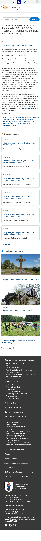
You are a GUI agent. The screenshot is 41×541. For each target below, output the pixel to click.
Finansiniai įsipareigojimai (15, 436)
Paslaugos (8, 454)
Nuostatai (9, 420)
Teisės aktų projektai (13, 387)
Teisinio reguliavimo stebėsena (16, 394)
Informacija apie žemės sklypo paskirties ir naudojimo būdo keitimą (19, 162)
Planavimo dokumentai (13, 422)
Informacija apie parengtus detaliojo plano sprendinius (19, 144)
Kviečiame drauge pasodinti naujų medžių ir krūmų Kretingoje (18, 342)
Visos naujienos (7, 348)
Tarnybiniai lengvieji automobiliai (17, 438)
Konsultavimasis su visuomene (17, 476)
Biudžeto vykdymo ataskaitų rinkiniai (18, 431)
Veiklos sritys (10, 403)
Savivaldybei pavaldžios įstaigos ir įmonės (20, 374)
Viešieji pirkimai (11, 429)
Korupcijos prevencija (13, 412)
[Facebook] (10, 525)
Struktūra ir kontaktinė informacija (19, 360)
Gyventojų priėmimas (13, 372)
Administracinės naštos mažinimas (17, 442)
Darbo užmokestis (12, 424)
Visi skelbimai (6, 244)
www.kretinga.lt (18, 100)
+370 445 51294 (13, 497)
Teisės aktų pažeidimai (13, 391)
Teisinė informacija (12, 381)
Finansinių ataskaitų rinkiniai (15, 433)
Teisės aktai (10, 385)
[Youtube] (6, 525)
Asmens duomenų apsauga (16, 463)
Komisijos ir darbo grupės (14, 377)
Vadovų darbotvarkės (13, 368)
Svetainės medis (29, 2)
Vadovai (8, 365)
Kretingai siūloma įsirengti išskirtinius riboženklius (20, 280)
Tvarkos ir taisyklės (12, 398)
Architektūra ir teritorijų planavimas (18, 45)
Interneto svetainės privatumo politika (18, 445)
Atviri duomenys (11, 458)
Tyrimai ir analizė (11, 389)
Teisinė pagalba (11, 396)
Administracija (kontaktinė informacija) (19, 370)
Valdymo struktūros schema (15, 363)
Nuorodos (8, 467)
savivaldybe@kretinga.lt (32, 108)
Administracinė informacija (15, 416)
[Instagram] (14, 525)
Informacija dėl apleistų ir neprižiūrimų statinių (18, 310)
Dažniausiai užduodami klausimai (18, 472)
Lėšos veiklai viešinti (13, 440)
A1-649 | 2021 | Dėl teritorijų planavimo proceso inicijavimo (21, 117)
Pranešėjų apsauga (12, 407)
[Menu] (37, 1)
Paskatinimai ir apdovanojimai (16, 426)
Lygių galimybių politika (14, 449)
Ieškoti (34, 19)
